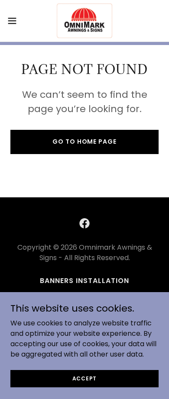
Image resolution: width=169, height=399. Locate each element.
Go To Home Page (84, 141)
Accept (84, 378)
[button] (15, 20)
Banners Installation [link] (84, 281)
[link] (85, 20)
